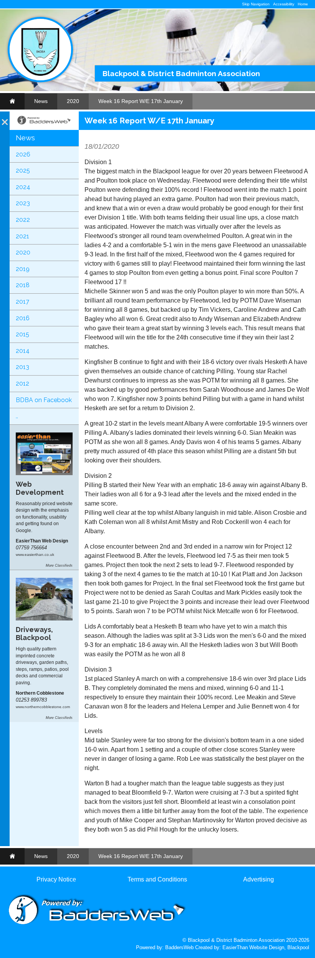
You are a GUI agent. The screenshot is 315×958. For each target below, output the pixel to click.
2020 (73, 101)
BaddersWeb (179, 947)
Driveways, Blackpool (34, 633)
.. (17, 416)
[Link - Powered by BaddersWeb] (44, 124)
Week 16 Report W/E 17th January (140, 101)
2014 (23, 350)
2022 (23, 219)
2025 (23, 170)
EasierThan (235, 947)
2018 (23, 285)
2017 (22, 301)
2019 (23, 269)
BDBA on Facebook (44, 400)
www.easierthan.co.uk (35, 554)
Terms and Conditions (157, 879)
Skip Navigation (256, 4)
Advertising (258, 879)
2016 (23, 318)
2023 (23, 203)
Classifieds (64, 565)
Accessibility (283, 4)
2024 (23, 187)
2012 (22, 383)
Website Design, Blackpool (279, 947)
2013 (22, 367)
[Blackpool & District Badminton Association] (40, 80)
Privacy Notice (56, 879)
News (41, 101)
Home (303, 4)
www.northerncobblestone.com (43, 707)
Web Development (40, 488)
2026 (23, 154)
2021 (22, 236)
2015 (22, 334)
